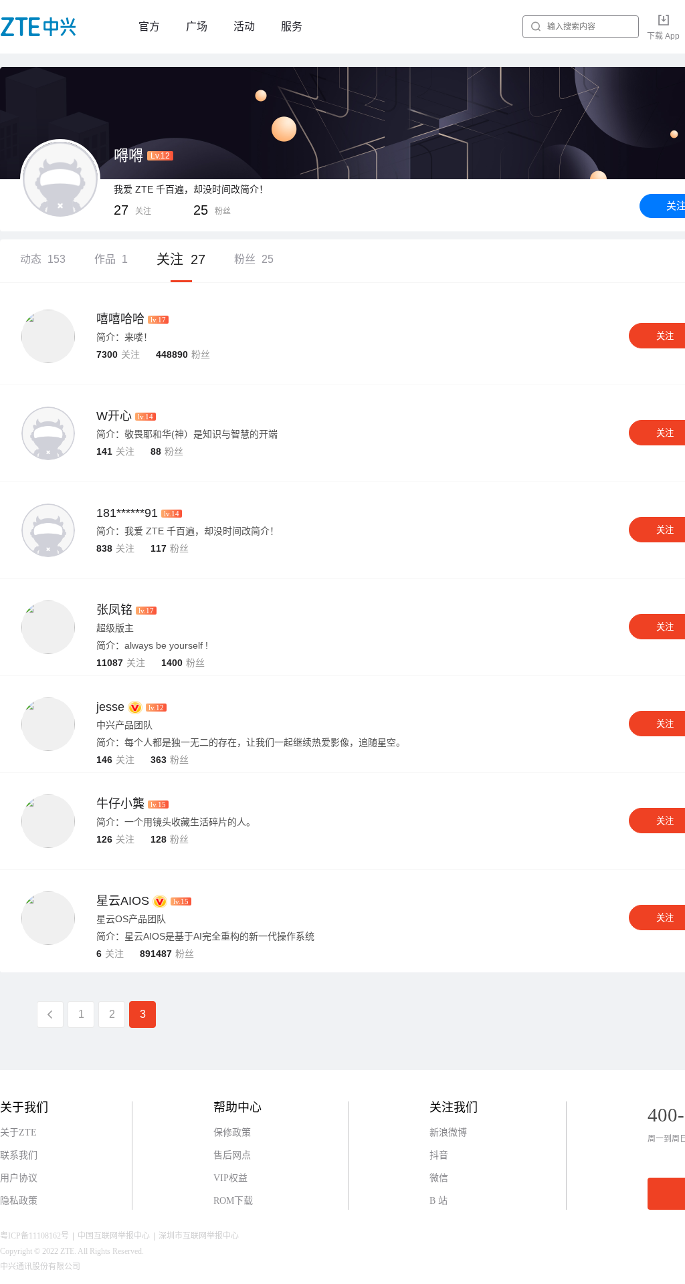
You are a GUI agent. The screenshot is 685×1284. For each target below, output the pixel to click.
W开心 (114, 416)
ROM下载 (233, 1201)
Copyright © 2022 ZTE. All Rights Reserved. (72, 1251)
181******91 (127, 513)
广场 (196, 26)
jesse (110, 707)
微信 (438, 1178)
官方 (149, 26)
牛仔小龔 (120, 804)
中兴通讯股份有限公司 (40, 1266)
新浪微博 (448, 1133)
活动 (244, 26)
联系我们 (18, 1155)
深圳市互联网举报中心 (199, 1236)
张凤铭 (114, 610)
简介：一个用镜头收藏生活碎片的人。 (176, 822)
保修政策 (232, 1133)
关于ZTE (18, 1133)
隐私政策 (18, 1201)
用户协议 (18, 1178)
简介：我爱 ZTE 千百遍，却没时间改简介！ (187, 531)
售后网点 (232, 1155)
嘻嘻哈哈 (120, 319)
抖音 (438, 1155)
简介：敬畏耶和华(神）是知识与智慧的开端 (187, 434)
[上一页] (50, 1014)
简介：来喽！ (124, 337)
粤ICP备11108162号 (34, 1236)
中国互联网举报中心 (114, 1236)
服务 (291, 26)
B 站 (438, 1201)
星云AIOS (122, 900)
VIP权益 (230, 1178)
